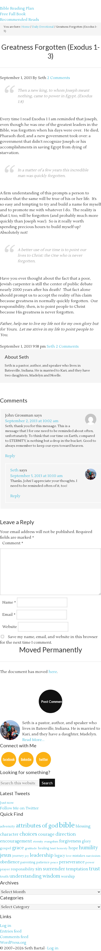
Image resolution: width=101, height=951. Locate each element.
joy (27, 856)
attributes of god (37, 825)
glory (86, 841)
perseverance (72, 862)
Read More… (33, 739)
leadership (42, 855)
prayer (5, 869)
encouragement (16, 841)
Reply (10, 456)
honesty (62, 848)
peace (54, 862)
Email (9, 614)
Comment (12, 543)
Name (9, 602)
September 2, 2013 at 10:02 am (31, 421)
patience (43, 862)
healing (43, 848)
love (68, 856)
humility (88, 848)
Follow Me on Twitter (19, 808)
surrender (54, 869)
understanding (25, 876)
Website (9, 626)
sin (38, 869)
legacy (59, 855)
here (53, 671)
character (9, 834)
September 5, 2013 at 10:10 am (36, 476)
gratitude (31, 848)
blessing (83, 826)
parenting (27, 862)
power (89, 862)
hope (73, 848)
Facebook (8, 759)
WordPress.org (13, 942)
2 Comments (58, 77)
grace (18, 848)
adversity (7, 826)
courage (46, 834)
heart (53, 848)
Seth (14, 470)
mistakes (78, 856)
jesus (5, 855)
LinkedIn (26, 759)
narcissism (93, 856)
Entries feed (11, 931)
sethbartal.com (13, 2)
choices (28, 834)
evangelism (51, 841)
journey (18, 856)
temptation (77, 869)
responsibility (23, 869)
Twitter (43, 759)
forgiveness (70, 841)
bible (67, 825)
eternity (38, 841)
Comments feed (14, 937)
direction (65, 834)
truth (4, 876)
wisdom (51, 876)
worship (68, 876)
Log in (5, 925)
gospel (5, 848)
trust (94, 869)
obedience (9, 862)
